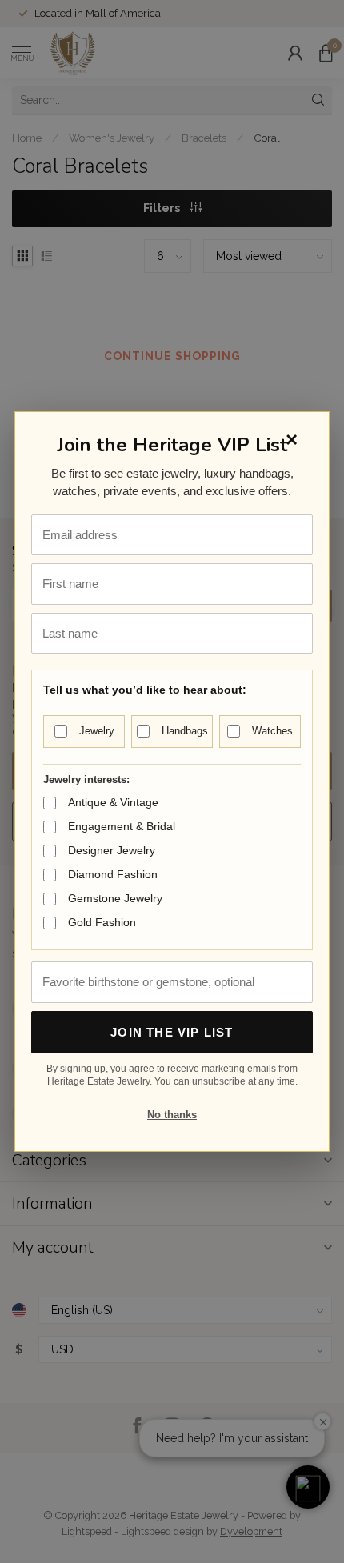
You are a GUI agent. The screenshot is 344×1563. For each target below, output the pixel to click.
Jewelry (96, 731)
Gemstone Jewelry (115, 898)
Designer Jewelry (111, 850)
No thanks (172, 1115)
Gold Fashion (102, 922)
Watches (272, 731)
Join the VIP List (171, 1032)
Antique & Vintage (113, 802)
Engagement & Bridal (121, 826)
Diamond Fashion (113, 874)
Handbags (185, 731)
